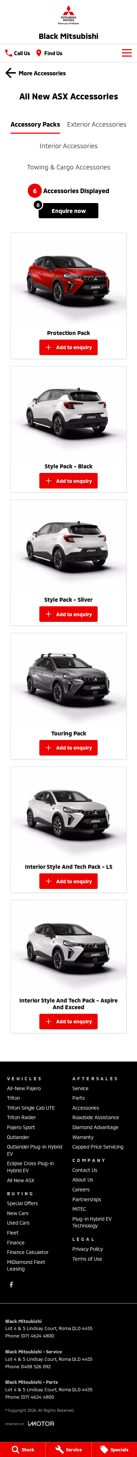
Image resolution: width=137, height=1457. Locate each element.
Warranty (82, 1137)
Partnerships (86, 1199)
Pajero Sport (21, 1127)
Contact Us (84, 1170)
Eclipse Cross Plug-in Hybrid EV (30, 1166)
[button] (68, 279)
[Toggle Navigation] (127, 53)
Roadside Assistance (95, 1117)
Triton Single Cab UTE (31, 1108)
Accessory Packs (35, 124)
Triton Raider (21, 1117)
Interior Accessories (69, 146)
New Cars (17, 1213)
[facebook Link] (11, 1284)
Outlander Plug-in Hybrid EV (34, 1150)
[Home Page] (68, 14)
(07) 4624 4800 (37, 1336)
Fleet (13, 1233)
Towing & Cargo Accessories (68, 167)
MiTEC (79, 1209)
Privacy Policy (87, 1249)
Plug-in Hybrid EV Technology (92, 1222)
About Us (82, 1179)
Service (80, 1088)
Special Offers (22, 1203)
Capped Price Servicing (97, 1147)
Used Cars (18, 1223)
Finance (16, 1242)
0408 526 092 (36, 1366)
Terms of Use (87, 1259)
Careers (81, 1189)
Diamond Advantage (95, 1127)
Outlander (18, 1137)
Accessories (85, 1108)
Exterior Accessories (96, 124)
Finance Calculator (27, 1252)
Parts (78, 1098)
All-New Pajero (24, 1088)
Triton (13, 1098)
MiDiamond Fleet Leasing (26, 1265)
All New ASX (20, 1180)
